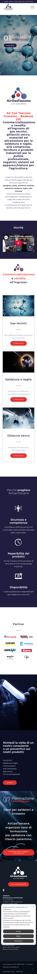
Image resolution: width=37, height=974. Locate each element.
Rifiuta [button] (18, 936)
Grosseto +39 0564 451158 (10, 1)
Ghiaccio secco (18, 435)
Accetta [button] (18, 931)
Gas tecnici (18, 323)
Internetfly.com (14, 967)
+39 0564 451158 (12, 903)
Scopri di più (8, 48)
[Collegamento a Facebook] (32, 969)
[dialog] (18, 924)
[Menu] (31, 7)
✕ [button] (33, 907)
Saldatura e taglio (18, 379)
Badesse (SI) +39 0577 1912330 (25, 1)
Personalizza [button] (18, 941)
